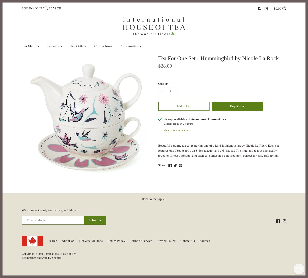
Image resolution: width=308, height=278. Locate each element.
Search (52, 240)
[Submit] (46, 8)
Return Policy (116, 240)
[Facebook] (259, 8)
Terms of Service (141, 240)
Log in (27, 8)
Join (38, 8)
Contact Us (187, 240)
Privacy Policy (166, 240)
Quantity (163, 83)
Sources (205, 240)
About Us (68, 240)
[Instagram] (266, 8)
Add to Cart (184, 106)
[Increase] (178, 91)
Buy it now (237, 106)
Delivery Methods (91, 240)
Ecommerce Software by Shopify (41, 257)
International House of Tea (60, 253)
